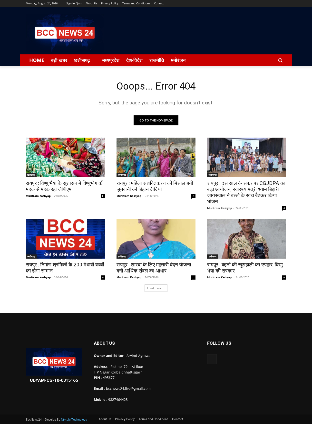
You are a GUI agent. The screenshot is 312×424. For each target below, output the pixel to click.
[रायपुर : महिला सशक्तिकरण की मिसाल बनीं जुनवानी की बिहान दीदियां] (156, 157)
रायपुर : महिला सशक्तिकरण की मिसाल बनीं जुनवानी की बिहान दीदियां (155, 186)
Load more (154, 288)
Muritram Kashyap (38, 196)
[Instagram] (263, 3)
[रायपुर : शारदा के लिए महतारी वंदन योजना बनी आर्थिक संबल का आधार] (156, 239)
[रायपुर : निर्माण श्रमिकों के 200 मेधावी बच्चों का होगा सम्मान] (65, 239)
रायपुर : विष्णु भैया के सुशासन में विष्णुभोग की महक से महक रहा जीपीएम (65, 186)
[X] (270, 3)
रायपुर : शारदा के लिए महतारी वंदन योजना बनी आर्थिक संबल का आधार (154, 268)
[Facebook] (256, 3)
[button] (280, 60)
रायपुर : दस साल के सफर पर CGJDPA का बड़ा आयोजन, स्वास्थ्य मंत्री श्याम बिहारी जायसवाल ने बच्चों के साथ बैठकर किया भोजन (246, 192)
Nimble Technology (74, 419)
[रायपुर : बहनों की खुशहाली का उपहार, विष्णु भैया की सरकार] (246, 239)
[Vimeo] (276, 3)
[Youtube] (283, 3)
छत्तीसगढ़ (31, 175)
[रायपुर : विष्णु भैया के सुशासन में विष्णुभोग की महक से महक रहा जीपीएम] (65, 157)
